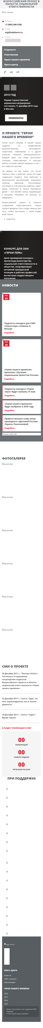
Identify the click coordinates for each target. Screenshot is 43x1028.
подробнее (10, 219)
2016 (6, 1000)
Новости (7, 975)
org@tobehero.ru (14, 32)
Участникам (11, 54)
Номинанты (16, 118)
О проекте (10, 49)
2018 (6, 993)
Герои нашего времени (17, 59)
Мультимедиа (9, 982)
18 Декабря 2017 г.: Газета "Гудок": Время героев (19, 716)
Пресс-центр (11, 64)
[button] (7, 87)
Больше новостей (9, 434)
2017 (6, 997)
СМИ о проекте (10, 979)
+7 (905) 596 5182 (13, 24)
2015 (6, 1004)
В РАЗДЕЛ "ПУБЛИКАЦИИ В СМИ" (17, 728)
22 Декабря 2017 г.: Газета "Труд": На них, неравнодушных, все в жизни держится (20, 701)
